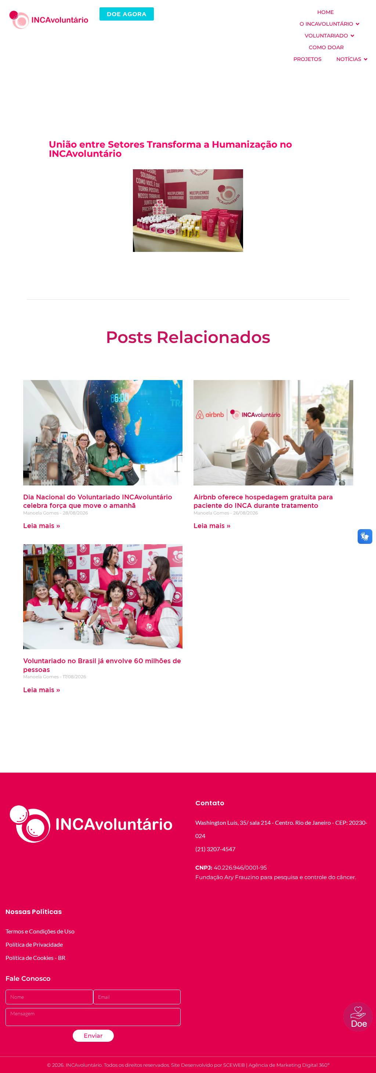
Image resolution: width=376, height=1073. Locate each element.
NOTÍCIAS (348, 59)
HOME (325, 12)
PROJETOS (307, 59)
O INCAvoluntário (326, 24)
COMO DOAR (326, 47)
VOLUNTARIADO (326, 35)
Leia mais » (41, 525)
